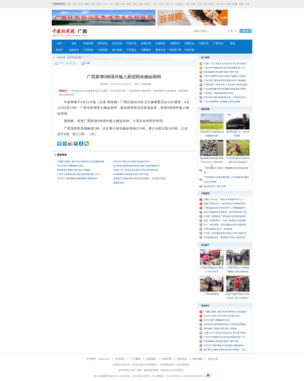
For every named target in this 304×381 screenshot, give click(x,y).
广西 (111, 4)
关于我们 (91, 358)
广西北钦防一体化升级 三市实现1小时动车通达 (226, 84)
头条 (73, 43)
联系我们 (120, 358)
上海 (217, 4)
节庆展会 (132, 50)
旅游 (232, 43)
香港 (229, 4)
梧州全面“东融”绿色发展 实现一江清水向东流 (225, 97)
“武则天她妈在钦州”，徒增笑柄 (218, 229)
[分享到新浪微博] (70, 143)
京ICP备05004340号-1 (194, 376)
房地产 (59, 50)
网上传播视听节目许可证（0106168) (112, 376)
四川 (223, 4)
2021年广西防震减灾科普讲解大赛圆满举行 (77, 178)
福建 (87, 4)
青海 (193, 4)
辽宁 (173, 4)
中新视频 (103, 50)
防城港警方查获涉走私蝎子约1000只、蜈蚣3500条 (211, 162)
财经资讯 (103, 43)
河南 (128, 4)
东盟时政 (160, 43)
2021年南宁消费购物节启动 (70, 166)
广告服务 (136, 358)
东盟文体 (204, 43)
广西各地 (218, 43)
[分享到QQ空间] (65, 143)
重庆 (81, 4)
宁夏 (187, 4)
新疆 (235, 4)
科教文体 (132, 43)
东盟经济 (175, 43)
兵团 (241, 4)
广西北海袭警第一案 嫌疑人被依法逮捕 (222, 101)
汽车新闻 (88, 50)
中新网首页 (58, 3)
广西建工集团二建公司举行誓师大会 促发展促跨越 (80, 161)
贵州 (99, 4)
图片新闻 (117, 50)
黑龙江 (147, 4)
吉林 (167, 4)
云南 (247, 4)
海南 (117, 4)
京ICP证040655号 (141, 376)
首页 (59, 43)
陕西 (211, 4)
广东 (105, 4)
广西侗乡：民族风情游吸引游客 (218, 93)
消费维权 (146, 50)
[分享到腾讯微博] (76, 143)
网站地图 (197, 358)
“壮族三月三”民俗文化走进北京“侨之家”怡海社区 (135, 170)
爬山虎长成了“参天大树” (215, 186)
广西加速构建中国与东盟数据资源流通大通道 (225, 89)
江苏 (155, 4)
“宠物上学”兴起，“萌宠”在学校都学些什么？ (224, 199)
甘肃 (93, 4)
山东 (199, 4)
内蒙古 (180, 4)
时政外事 (88, 43)
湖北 (134, 4)
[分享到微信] (86, 143)
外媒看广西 (175, 50)
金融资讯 (74, 50)
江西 (161, 4)
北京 (75, 4)
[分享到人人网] (81, 143)
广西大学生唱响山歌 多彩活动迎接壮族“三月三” (79, 174)
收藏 (88, 63)
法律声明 (167, 358)
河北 (123, 4)
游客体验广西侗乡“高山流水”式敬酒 (73, 170)
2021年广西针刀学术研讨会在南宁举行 (131, 161)
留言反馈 (213, 358)
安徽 (69, 4)
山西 (205, 4)
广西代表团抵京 (211, 294)
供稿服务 (151, 358)
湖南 (140, 4)
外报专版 (189, 50)
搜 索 (245, 31)
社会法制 (117, 43)
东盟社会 (189, 43)
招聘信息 (182, 358)
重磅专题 (160, 50)
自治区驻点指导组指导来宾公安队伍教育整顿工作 (136, 166)
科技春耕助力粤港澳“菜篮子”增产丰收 (130, 174)
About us (105, 358)
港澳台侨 (146, 43)
